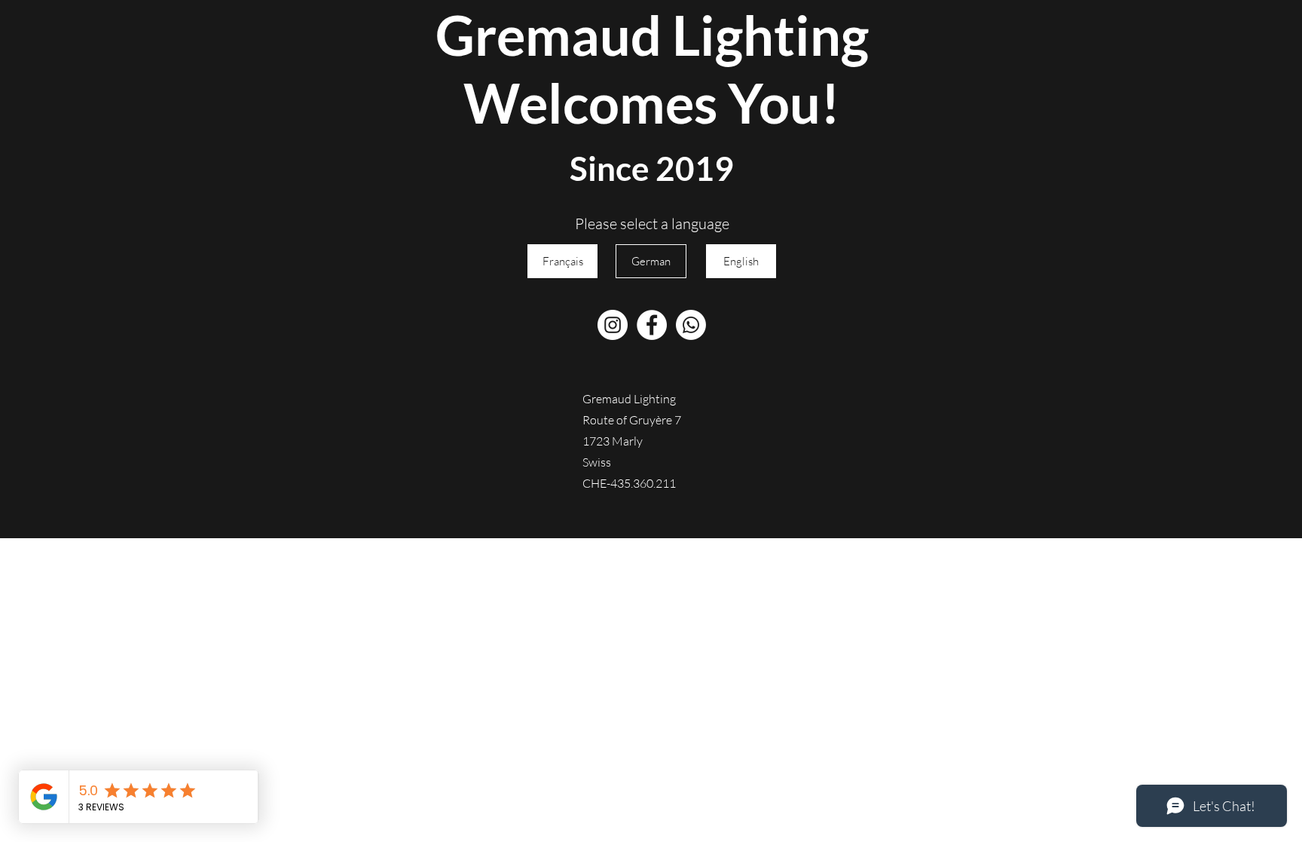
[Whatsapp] (691, 325)
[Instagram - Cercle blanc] (613, 325)
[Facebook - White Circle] (652, 325)
